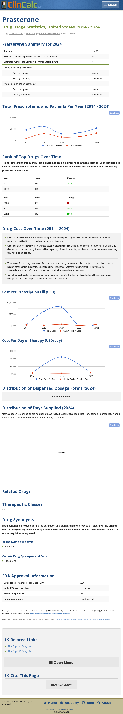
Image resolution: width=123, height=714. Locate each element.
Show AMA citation (61, 684)
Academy (71, 702)
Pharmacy (31, 33)
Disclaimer (50, 709)
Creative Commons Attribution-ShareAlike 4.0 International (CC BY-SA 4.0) (83, 619)
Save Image (114, 113)
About (106, 702)
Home (52, 702)
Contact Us (73, 709)
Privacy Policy (61, 709)
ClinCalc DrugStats (49, 33)
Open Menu (63, 662)
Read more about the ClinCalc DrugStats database (50, 613)
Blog (90, 702)
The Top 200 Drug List (20, 646)
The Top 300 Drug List (20, 651)
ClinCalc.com (16, 33)
